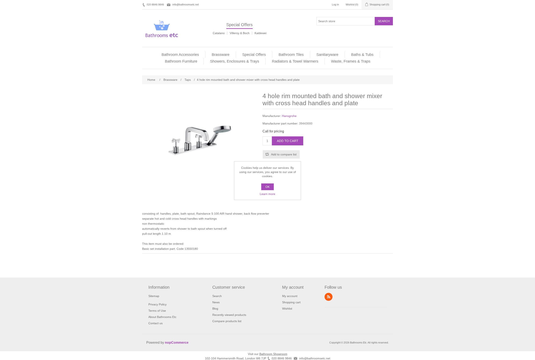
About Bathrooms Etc (162, 317)
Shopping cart (291, 302)
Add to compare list (284, 154)
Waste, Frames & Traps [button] (350, 61)
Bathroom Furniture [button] (181, 61)
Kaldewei (260, 33)
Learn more (267, 194)
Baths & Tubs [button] (362, 55)
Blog (215, 308)
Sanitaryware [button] (327, 55)
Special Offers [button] (254, 55)
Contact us (155, 323)
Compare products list (226, 321)
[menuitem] (180, 54)
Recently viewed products (229, 314)
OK (267, 186)
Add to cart (287, 141)
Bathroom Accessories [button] (180, 55)
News (216, 302)
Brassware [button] (220, 55)
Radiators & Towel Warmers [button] (295, 61)
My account (289, 296)
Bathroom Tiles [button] (291, 55)
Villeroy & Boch (240, 33)
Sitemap (153, 296)
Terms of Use (157, 310)
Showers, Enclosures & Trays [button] (234, 61)
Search (384, 21)
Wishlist (287, 308)
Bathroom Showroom (273, 354)
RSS (328, 297)
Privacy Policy (157, 304)
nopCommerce (177, 342)
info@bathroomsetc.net (185, 4)
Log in (335, 4)
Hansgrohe (289, 116)
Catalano (219, 33)
